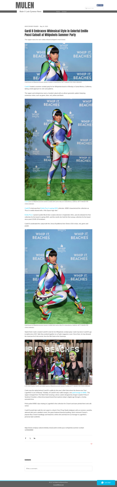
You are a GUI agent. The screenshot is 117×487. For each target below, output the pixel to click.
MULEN (25, 5)
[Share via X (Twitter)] (30, 438)
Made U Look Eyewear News (30, 11)
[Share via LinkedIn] (34, 438)
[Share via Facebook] (25, 438)
